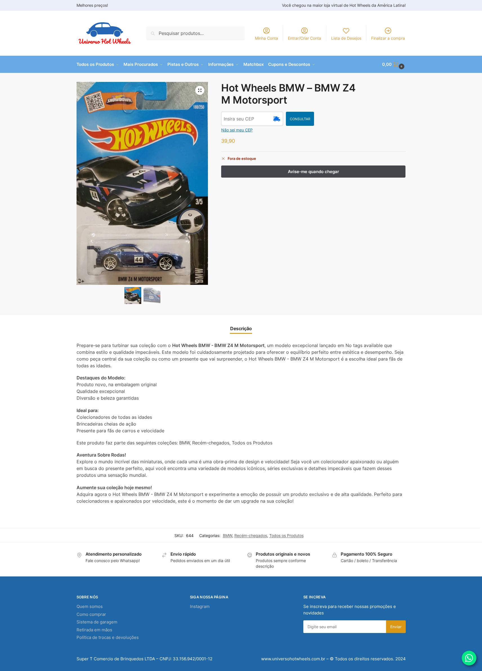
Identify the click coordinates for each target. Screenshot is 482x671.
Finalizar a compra (388, 38)
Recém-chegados (250, 535)
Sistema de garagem (97, 622)
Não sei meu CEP (237, 130)
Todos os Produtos (286, 535)
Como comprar (91, 614)
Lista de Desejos (346, 38)
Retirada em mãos (94, 629)
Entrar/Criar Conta (304, 38)
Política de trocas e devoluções (108, 637)
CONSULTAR (300, 119)
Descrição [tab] (241, 328)
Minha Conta (266, 38)
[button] (393, 64)
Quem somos (90, 606)
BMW (227, 535)
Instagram (200, 606)
